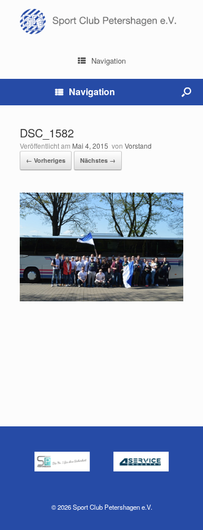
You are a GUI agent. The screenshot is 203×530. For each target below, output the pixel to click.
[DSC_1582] (101, 298)
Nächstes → (98, 160)
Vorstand (138, 145)
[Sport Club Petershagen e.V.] (101, 21)
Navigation (108, 60)
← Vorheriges (45, 160)
